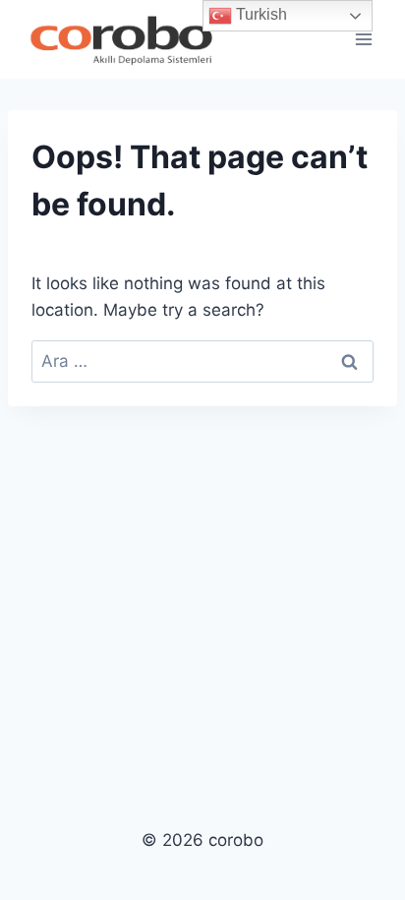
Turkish (259, 14)
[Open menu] (363, 39)
